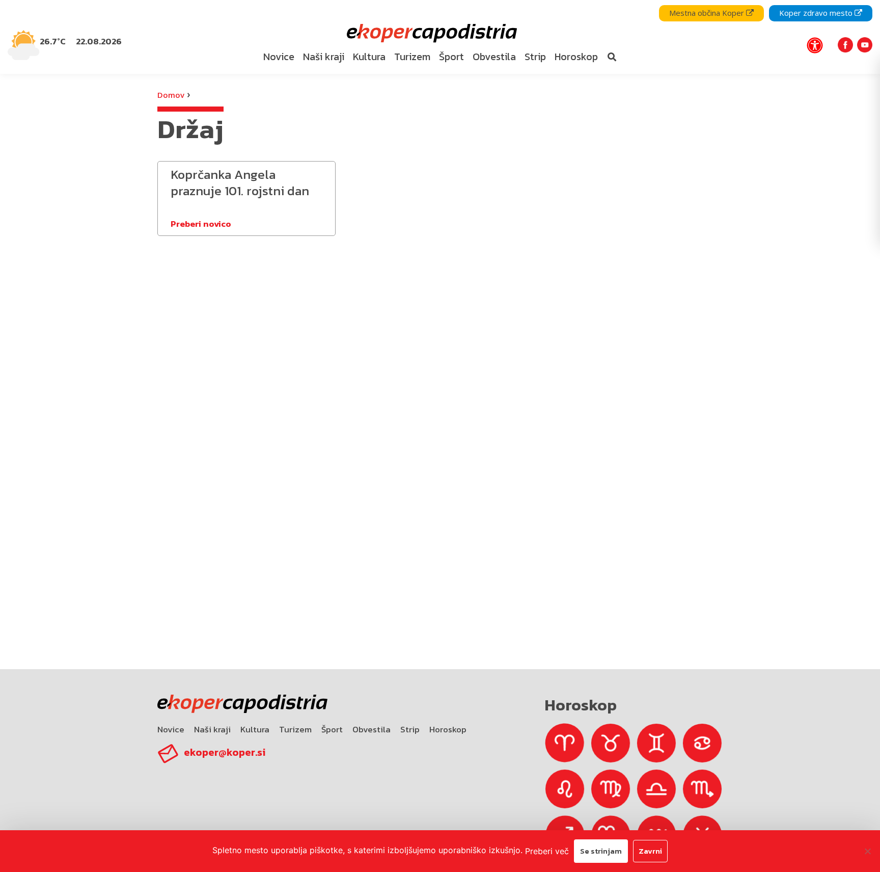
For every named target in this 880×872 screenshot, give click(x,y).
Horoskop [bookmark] (576, 56)
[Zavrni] (867, 851)
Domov (170, 95)
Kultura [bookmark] (369, 56)
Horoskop (447, 729)
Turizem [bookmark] (412, 56)
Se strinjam (601, 851)
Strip (410, 729)
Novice (170, 729)
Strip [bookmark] (535, 56)
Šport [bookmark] (451, 56)
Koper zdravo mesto (817, 13)
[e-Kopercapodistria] (430, 33)
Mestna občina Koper (707, 13)
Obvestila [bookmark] (494, 56)
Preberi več (547, 851)
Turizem (295, 729)
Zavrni (650, 851)
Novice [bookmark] (278, 56)
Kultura (254, 729)
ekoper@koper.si (224, 752)
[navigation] (440, 37)
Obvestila (371, 729)
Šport (332, 729)
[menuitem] (279, 57)
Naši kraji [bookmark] (323, 56)
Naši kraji (212, 729)
